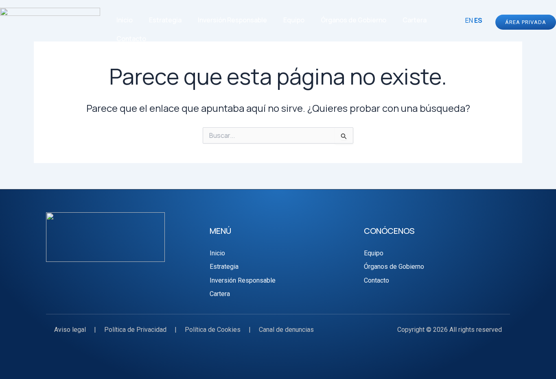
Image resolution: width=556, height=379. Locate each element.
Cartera (415, 19)
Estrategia (165, 19)
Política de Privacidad (135, 329)
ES (478, 20)
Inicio (124, 19)
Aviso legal (70, 329)
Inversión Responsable (232, 19)
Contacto (131, 38)
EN (469, 20)
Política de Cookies (213, 329)
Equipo (293, 19)
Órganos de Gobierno (353, 19)
